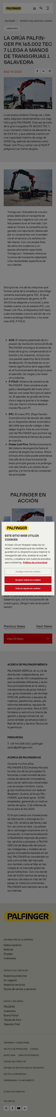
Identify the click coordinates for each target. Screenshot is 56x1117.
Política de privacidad (35, 562)
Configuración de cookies (28, 571)
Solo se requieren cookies (28, 588)
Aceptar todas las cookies (28, 579)
